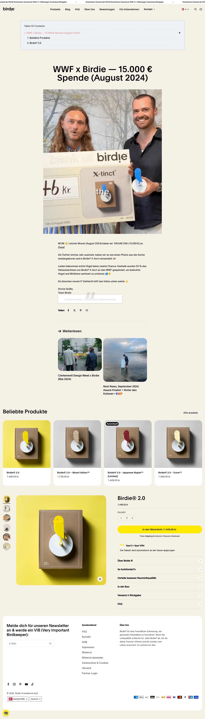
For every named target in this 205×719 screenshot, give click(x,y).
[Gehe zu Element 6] (6, 547)
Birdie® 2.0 (35, 42)
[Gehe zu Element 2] (6, 509)
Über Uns (89, 9)
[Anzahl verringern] (121, 518)
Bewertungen (107, 9)
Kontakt (148, 9)
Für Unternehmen (129, 9)
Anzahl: (122, 512)
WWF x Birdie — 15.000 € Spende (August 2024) (53, 32)
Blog (67, 9)
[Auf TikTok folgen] (32, 684)
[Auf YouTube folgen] (26, 684)
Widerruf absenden (92, 657)
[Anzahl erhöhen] (132, 518)
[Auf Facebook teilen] (68, 310)
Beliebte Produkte (40, 37)
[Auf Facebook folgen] (8, 684)
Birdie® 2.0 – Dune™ (170, 472)
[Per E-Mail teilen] (86, 310)
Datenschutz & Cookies (95, 662)
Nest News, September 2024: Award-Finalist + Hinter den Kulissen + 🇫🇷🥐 (121, 390)
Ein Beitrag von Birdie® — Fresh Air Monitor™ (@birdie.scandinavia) (90, 299)
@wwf (61, 247)
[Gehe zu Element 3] (6, 518)
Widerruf (87, 652)
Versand (86, 668)
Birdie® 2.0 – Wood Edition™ (73, 472)
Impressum (88, 647)
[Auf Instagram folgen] (14, 684)
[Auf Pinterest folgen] (20, 684)
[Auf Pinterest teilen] (80, 310)
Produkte (55, 9)
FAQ (77, 9)
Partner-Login (89, 673)
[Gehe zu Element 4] (6, 528)
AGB (84, 641)
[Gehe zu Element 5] (6, 537)
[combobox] (17, 699)
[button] (6, 713)
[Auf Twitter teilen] (74, 310)
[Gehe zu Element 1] (6, 499)
